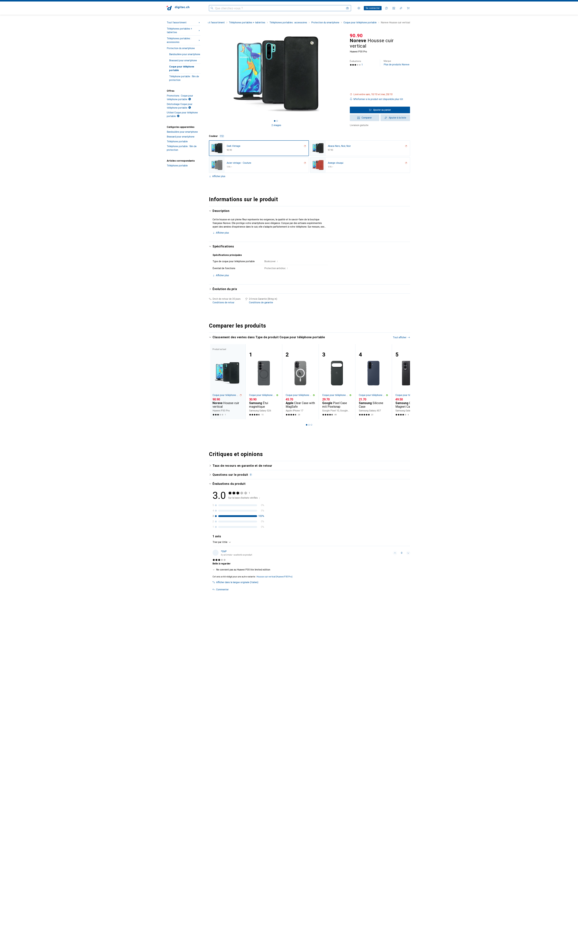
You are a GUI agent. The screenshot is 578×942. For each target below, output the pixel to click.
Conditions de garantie (261, 302)
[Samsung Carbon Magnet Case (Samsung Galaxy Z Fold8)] (410, 381)
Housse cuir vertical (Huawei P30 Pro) (274, 576)
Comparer (367, 117)
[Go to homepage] (178, 8)
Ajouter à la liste (397, 117)
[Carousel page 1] (274, 121)
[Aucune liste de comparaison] (393, 8)
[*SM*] (232, 553)
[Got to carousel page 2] (277, 121)
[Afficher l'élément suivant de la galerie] (344, 74)
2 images (276, 125)
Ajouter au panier (382, 109)
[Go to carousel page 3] (311, 425)
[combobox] (226, 542)
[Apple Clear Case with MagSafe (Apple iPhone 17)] (300, 381)
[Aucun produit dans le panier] (408, 8)
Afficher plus (218, 176)
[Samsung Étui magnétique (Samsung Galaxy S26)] (263, 381)
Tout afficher (399, 337)
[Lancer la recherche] (212, 8)
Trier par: (217, 542)
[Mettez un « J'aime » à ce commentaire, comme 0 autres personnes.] (395, 553)
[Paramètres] (358, 8)
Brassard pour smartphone (183, 60)
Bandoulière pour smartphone (184, 54)
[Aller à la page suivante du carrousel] (405, 382)
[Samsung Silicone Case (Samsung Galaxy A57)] (373, 381)
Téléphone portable (177, 141)
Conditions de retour (223, 302)
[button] (380, 94)
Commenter (222, 589)
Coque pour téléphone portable (181, 68)
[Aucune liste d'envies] (401, 8)
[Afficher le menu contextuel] (388, 553)
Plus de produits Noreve (396, 63)
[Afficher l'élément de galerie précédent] (208, 74)
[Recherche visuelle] (347, 8)
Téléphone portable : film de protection (184, 78)
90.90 (356, 35)
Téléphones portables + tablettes (179, 30)
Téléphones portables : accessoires (179, 40)
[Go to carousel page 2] (309, 425)
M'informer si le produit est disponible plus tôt (378, 99)
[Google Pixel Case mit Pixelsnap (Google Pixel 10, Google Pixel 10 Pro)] (337, 381)
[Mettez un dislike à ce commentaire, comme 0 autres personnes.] (408, 553)
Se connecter (373, 8)
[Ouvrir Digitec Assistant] (386, 8)
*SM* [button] (224, 551)
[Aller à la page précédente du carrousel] (214, 382)
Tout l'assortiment (176, 22)
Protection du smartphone (181, 48)
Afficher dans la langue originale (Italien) (237, 582)
